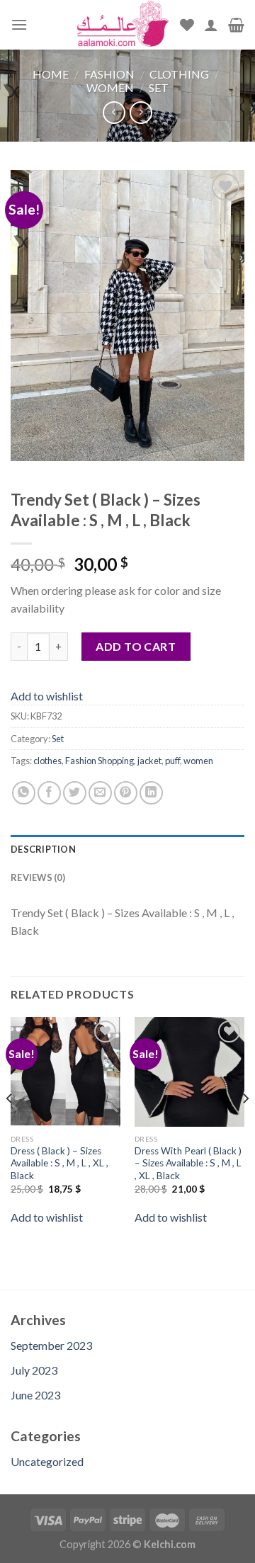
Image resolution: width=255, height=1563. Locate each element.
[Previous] (10, 1127)
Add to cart (136, 646)
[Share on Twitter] (74, 793)
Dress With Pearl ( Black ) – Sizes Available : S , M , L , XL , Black (188, 1163)
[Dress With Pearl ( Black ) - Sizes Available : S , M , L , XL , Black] (189, 1072)
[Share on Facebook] (49, 793)
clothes (47, 760)
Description (43, 849)
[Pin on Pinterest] (125, 793)
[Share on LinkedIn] (151, 793)
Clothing (179, 74)
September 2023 (51, 1345)
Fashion (109, 74)
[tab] (127, 849)
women (198, 760)
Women (110, 87)
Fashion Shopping (99, 760)
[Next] (245, 1127)
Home (51, 74)
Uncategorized (47, 1461)
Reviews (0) (38, 877)
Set (159, 87)
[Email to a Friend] (100, 793)
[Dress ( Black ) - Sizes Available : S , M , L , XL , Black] (65, 1072)
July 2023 (34, 1370)
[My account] (211, 24)
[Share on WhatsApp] (23, 793)
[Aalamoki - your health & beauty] (122, 24)
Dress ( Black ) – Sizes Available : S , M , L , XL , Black (59, 1163)
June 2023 (35, 1395)
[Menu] (19, 24)
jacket (149, 760)
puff (172, 760)
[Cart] (236, 24)
